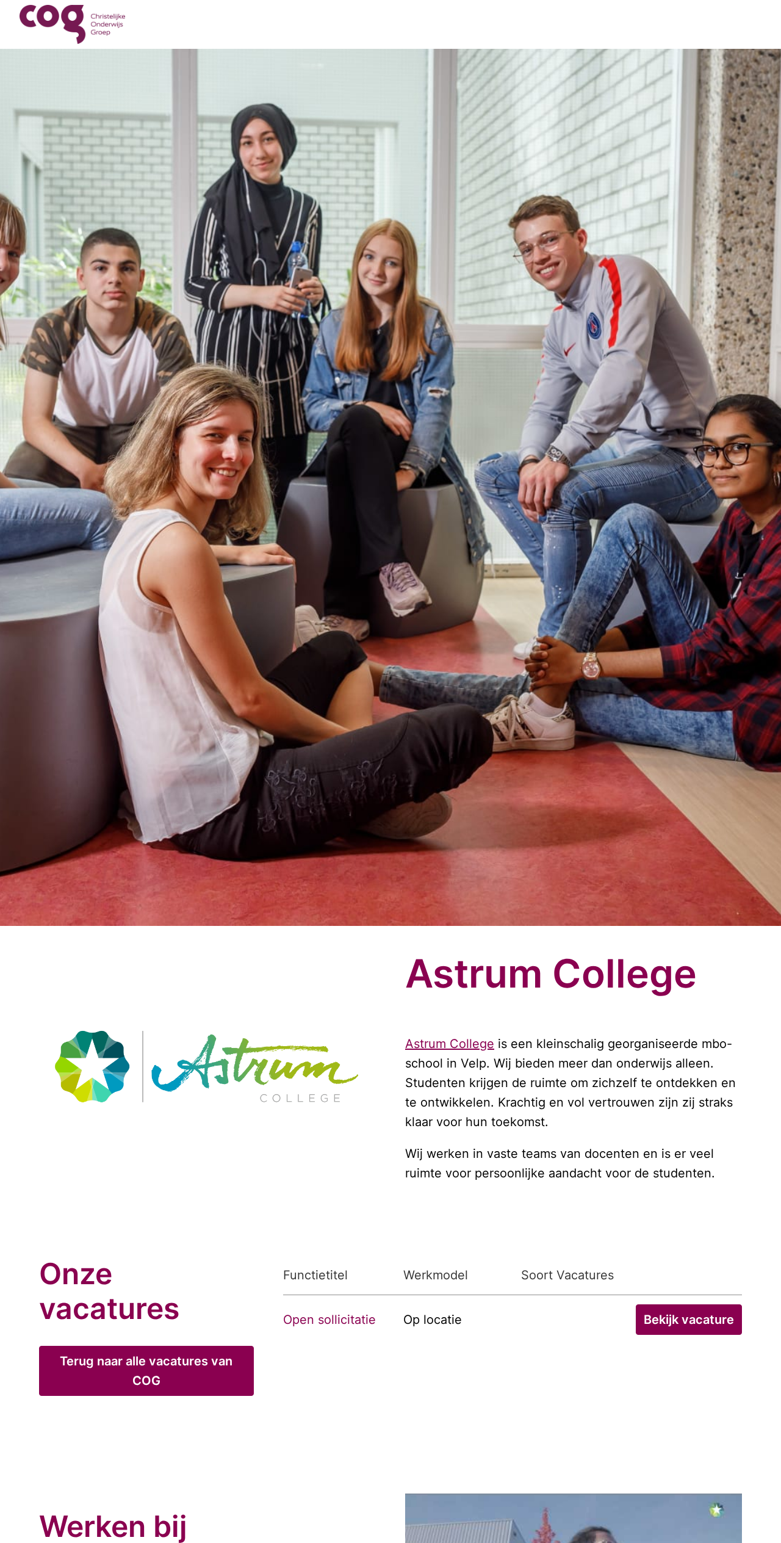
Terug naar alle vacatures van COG (148, 1371)
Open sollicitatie (329, 1319)
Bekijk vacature (689, 1319)
